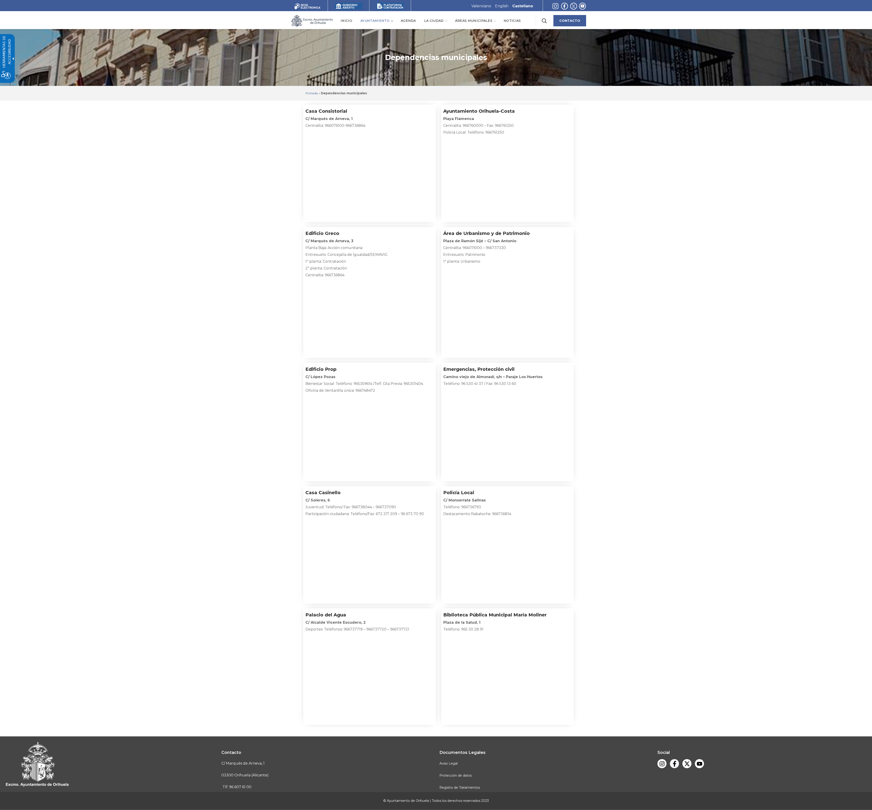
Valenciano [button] (481, 6)
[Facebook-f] (564, 6)
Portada (311, 93)
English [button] (501, 6)
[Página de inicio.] (312, 20)
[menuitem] (346, 20)
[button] (544, 20)
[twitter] (574, 6)
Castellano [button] (522, 6)
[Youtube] (582, 6)
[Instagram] (555, 6)
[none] (376, 20)
